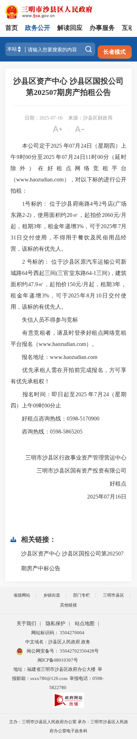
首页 (11, 27)
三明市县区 (113, 595)
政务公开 (37, 27)
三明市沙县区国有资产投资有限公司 (75, 471)
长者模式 (114, 52)
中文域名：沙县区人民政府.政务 (57, 641)
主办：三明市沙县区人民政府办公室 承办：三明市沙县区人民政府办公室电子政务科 (68, 726)
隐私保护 (55, 623)
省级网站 (21, 595)
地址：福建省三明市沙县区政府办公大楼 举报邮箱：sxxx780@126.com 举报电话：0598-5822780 (58, 678)
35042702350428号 (79, 651)
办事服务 (102, 27)
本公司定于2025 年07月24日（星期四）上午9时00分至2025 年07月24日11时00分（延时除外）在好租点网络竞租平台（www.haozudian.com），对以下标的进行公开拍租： (68, 168)
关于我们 (26, 623)
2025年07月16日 (101, 497)
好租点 (112, 484)
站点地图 (84, 623)
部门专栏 (81, 595)
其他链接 (68, 605)
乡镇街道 (51, 595)
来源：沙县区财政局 (90, 118)
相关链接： (38, 539)
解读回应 (70, 27)
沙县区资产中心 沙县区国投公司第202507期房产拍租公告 (68, 87)
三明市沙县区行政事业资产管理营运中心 (70, 458)
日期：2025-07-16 (44, 118)
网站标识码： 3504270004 (57, 632)
